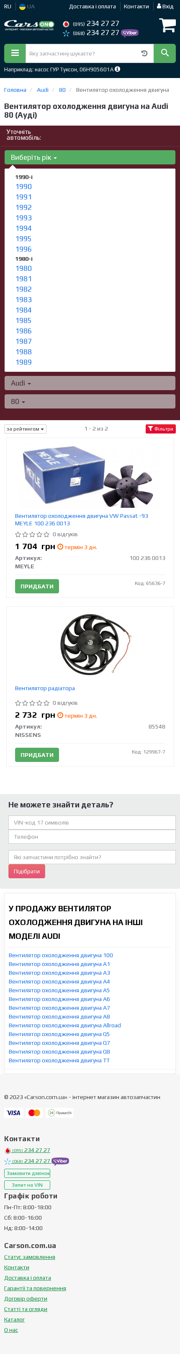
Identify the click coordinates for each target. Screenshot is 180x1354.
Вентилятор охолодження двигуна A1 (59, 964)
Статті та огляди (25, 1309)
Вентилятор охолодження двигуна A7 (59, 1007)
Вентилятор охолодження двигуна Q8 (59, 1051)
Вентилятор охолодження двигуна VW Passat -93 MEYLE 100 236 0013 (81, 519)
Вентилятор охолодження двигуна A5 (59, 990)
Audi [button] (19, 383)
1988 (23, 352)
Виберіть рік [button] (32, 157)
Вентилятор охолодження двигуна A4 (59, 981)
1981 (23, 279)
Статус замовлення (29, 1256)
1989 (23, 362)
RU (7, 6)
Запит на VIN (27, 1185)
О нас (11, 1329)
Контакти (136, 6)
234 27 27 (96, 23)
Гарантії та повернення (35, 1288)
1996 (23, 249)
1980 (23, 268)
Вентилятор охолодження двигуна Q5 (59, 1034)
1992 (23, 207)
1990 (23, 186)
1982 (23, 289)
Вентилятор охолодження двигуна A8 (59, 1016)
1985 (23, 320)
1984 (23, 310)
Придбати (37, 586)
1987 (23, 341)
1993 (23, 218)
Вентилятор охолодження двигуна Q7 (59, 1042)
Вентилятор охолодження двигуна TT (59, 1060)
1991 (23, 197)
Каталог (14, 1319)
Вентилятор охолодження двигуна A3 (59, 972)
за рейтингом (24, 429)
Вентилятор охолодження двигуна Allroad (65, 1025)
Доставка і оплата (92, 6)
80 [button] (16, 401)
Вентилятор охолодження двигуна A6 (59, 999)
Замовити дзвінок (28, 1173)
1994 (23, 228)
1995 (23, 238)
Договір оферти (25, 1298)
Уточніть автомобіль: (24, 134)
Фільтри (163, 429)
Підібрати (27, 871)
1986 (23, 331)
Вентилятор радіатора (45, 688)
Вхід (167, 6)
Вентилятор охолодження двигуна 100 (61, 955)
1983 (23, 299)
